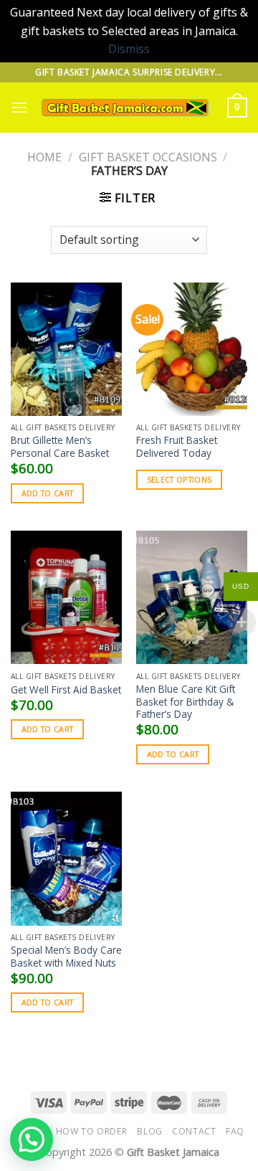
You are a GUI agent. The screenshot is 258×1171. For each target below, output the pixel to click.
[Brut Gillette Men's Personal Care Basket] (66, 349)
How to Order (92, 1131)
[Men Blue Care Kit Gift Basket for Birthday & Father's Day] (191, 597)
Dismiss (129, 49)
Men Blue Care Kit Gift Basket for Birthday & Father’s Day (185, 702)
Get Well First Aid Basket (66, 689)
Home (44, 157)
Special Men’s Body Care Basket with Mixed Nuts (66, 956)
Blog (149, 1131)
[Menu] (19, 107)
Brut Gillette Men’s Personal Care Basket (60, 446)
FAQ (235, 1131)
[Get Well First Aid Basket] (66, 597)
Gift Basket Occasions (148, 157)
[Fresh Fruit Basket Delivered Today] (191, 349)
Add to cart (48, 493)
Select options (179, 479)
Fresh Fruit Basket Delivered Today (176, 446)
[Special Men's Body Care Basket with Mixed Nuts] (66, 858)
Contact (194, 1131)
